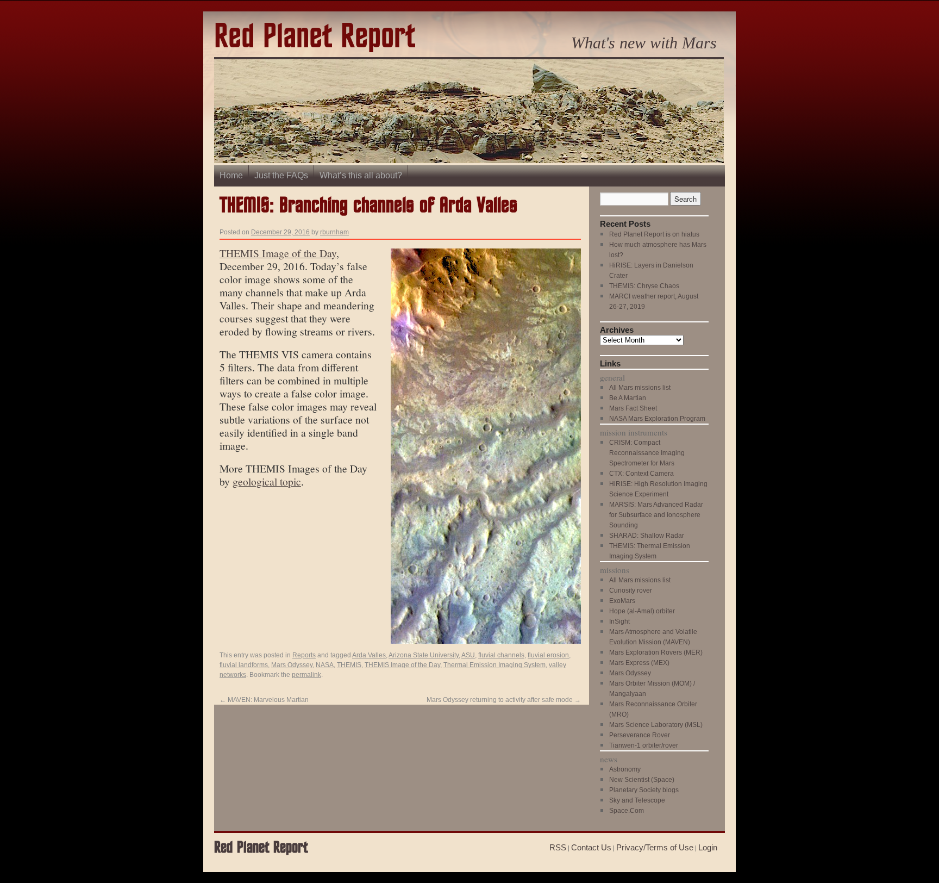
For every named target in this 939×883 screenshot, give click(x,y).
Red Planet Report (314, 37)
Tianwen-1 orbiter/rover (643, 745)
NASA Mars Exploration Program (657, 418)
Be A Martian (627, 398)
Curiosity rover (630, 590)
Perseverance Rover (639, 735)
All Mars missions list (640, 387)
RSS (557, 847)
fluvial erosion (548, 655)
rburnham (334, 232)
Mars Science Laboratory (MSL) (656, 725)
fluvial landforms (244, 665)
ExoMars (622, 601)
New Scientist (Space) (641, 779)
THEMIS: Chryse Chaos (644, 286)
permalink (306, 675)
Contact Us (591, 847)
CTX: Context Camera (641, 473)
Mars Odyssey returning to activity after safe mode (504, 700)
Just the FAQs (281, 175)
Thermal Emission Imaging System (494, 665)
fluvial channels (501, 655)
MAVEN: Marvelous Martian (264, 700)
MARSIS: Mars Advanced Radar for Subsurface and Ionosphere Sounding (656, 515)
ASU (468, 655)
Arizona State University (424, 655)
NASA (325, 665)
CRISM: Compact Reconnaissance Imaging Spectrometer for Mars (647, 453)
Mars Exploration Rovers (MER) (656, 652)
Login (707, 847)
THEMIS (349, 665)
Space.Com (626, 810)
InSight (619, 621)
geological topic (267, 481)
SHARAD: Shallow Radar (646, 535)
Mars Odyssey (291, 665)
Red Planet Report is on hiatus (654, 234)
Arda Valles (369, 655)
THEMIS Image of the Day (278, 253)
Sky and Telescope (637, 800)
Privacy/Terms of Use (654, 847)
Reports (304, 655)
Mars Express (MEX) (639, 663)
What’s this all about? (361, 175)
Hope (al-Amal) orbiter (642, 611)
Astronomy (625, 769)
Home (231, 175)
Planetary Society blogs (644, 790)
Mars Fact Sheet (633, 408)
